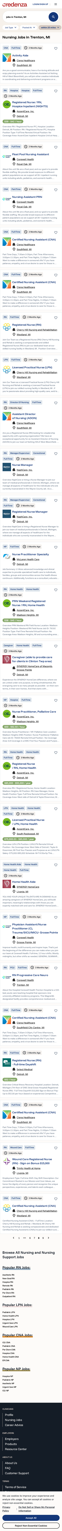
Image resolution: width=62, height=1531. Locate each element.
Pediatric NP (8, 1380)
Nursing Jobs (13, 1420)
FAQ (8, 1468)
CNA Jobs (24, 1335)
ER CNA (5, 1360)
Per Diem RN (8, 1293)
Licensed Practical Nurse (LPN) (32, 367)
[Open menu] (56, 4)
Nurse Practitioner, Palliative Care (34, 711)
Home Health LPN (10, 1316)
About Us (11, 1463)
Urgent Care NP (9, 1387)
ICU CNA (6, 1342)
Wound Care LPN (10, 1327)
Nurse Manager (22, 465)
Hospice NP (7, 1376)
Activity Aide (20, 55)
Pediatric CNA (8, 1346)
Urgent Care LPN (10, 1323)
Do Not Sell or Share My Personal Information (37, 1509)
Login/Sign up (40, 4)
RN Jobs (22, 1267)
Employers (12, 1439)
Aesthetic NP (8, 1383)
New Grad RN (8, 1278)
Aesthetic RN (8, 1275)
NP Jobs (22, 1369)
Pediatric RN (8, 1289)
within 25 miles (50, 27)
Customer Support (17, 1473)
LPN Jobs (23, 1305)
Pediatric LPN (8, 1312)
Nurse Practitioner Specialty (30, 554)
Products (11, 1444)
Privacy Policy (6, 1509)
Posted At (29, 27)
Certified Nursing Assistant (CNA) (34, 239)
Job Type (11, 27)
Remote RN (7, 1286)
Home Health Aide (24, 881)
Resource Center (16, 1449)
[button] (31, 17)
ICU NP (5, 1391)
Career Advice (14, 1425)
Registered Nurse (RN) (26, 324)
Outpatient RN (8, 1296)
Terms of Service (15, 1487)
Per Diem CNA (8, 1350)
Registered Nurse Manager (30, 511)
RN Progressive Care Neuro (30, 975)
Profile (9, 1415)
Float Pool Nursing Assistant (30, 154)
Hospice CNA (8, 1353)
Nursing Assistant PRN (27, 197)
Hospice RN (7, 1282)
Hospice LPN (8, 1319)
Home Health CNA (10, 1357)
